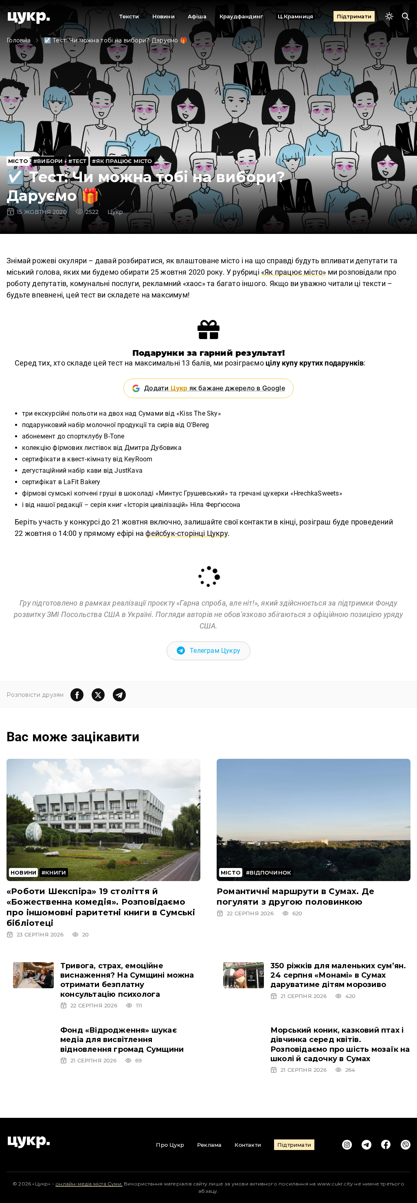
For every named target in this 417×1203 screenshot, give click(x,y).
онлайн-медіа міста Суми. (89, 1184)
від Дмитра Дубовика (147, 448)
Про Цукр (170, 1144)
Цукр (115, 212)
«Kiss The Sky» (198, 413)
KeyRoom (138, 459)
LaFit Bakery (82, 482)
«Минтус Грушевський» (192, 493)
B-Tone (114, 436)
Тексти (129, 16)
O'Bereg (198, 425)
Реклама (209, 1144)
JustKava (128, 470)
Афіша (197, 16)
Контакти (248, 1144)
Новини (163, 16)
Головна (19, 40)
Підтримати (354, 16)
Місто (18, 161)
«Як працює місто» (293, 272)
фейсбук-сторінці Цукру (186, 533)
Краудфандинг (241, 16)
